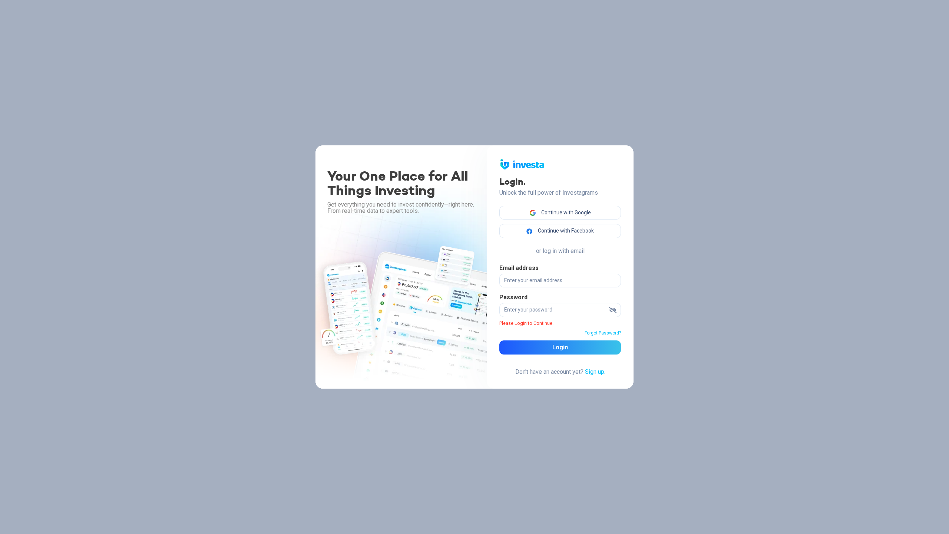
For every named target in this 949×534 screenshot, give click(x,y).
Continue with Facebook (565, 231)
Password (513, 297)
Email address (519, 267)
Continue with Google (565, 212)
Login (560, 347)
